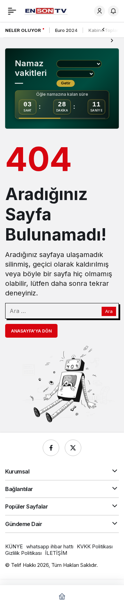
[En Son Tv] (46, 10)
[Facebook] (51, 448)
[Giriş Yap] (99, 10)
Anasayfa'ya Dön (31, 331)
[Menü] (12, 11)
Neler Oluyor (23, 30)
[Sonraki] (112, 40)
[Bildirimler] (113, 10)
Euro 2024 (66, 30)
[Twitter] (73, 448)
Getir (65, 83)
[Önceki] (103, 29)
